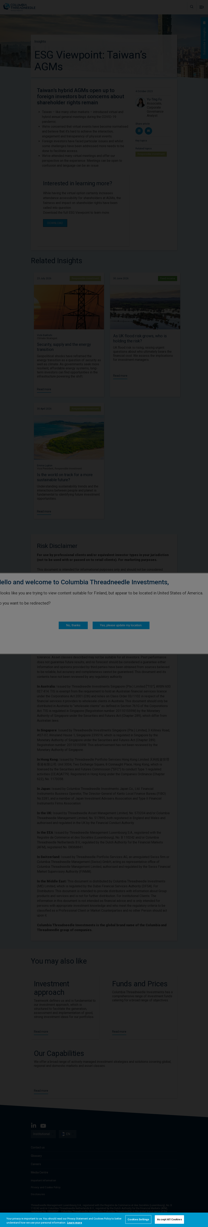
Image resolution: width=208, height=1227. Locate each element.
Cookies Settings (138, 1219)
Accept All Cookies (169, 1219)
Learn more (74, 1222)
